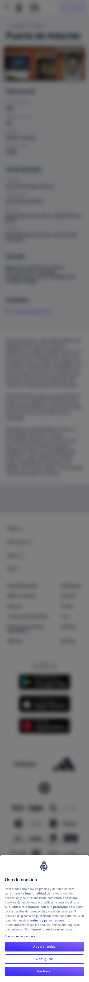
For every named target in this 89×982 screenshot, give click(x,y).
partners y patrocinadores (47, 920)
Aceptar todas (44, 946)
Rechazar (44, 971)
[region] (44, 918)
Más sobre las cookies (20, 936)
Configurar (44, 959)
